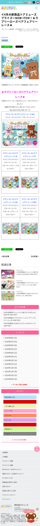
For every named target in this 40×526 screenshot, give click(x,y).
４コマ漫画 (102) (9, 406)
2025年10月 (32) (11, 375)
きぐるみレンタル (7, 478)
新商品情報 (5, 40)
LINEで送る (7, 46)
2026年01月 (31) (11, 364)
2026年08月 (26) (11, 338)
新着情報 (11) (8, 429)
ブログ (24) (7, 415)
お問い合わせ (18, 2)
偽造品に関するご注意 (9, 490)
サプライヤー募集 (7, 465)
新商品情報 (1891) (9, 397)
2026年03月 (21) (11, 356)
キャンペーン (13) (9, 424)
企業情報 (5, 452)
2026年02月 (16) (11, 360)
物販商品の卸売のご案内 (9, 482)
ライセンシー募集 (7, 461)
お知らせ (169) (8, 401)
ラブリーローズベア (6, 43)
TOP (3, 29)
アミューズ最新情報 (9, 29)
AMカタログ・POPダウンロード (12, 469)
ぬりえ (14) (7, 420)
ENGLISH (11, 2)
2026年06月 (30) (11, 345)
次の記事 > (35, 256)
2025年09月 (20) (11, 379)
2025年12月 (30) (11, 368)
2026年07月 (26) (11, 341)
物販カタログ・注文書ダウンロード (13, 473)
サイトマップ (6, 499)
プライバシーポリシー (9, 495)
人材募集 (5, 456)
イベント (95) (8, 411)
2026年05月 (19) (11, 349)
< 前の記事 (5, 256)
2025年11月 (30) (11, 371)
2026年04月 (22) (11, 353)
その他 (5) (7, 433)
